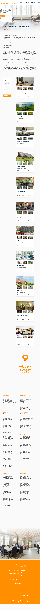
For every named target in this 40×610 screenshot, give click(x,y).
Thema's (27, 2)
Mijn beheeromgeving (18, 583)
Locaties (20, 2)
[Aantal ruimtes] (4, 89)
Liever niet (8, 16)
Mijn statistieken (12, 584)
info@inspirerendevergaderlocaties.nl (14, 573)
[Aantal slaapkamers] (4, 92)
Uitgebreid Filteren (6, 95)
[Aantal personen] (4, 87)
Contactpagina (11, 577)
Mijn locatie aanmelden (19, 581)
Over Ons (33, 2)
